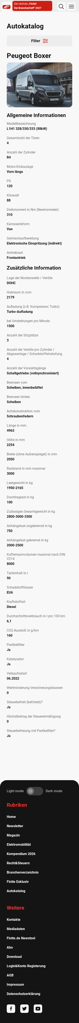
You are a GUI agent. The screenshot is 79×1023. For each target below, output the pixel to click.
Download (14, 957)
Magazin (13, 835)
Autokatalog (16, 891)
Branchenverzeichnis (23, 872)
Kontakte (13, 920)
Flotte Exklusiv (18, 882)
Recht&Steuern (18, 863)
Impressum (15, 985)
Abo (10, 947)
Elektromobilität (19, 845)
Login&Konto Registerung (26, 966)
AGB (10, 975)
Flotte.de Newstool (21, 938)
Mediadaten (16, 929)
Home (11, 817)
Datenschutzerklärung (23, 994)
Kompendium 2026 (21, 854)
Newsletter (15, 826)
